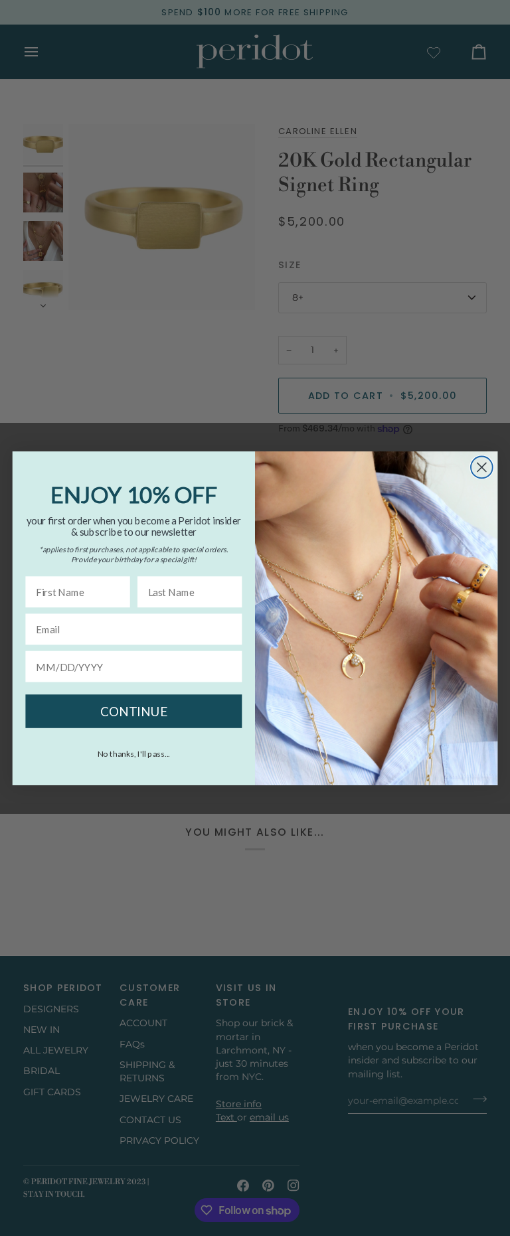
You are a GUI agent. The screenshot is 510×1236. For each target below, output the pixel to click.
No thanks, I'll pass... (134, 753)
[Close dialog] (482, 467)
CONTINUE (133, 711)
